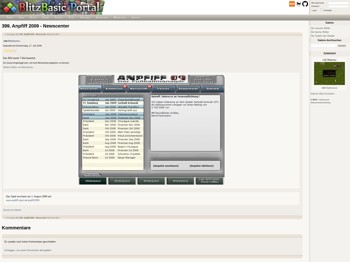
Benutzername (318, 3)
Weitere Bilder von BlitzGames (18, 67)
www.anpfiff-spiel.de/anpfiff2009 (22, 200)
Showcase (102, 17)
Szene (45, 17)
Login (314, 10)
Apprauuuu (331, 87)
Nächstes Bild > (53, 34)
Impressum (324, 100)
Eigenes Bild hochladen (323, 93)
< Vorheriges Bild (12, 34)
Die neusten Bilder (320, 28)
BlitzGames (14, 41)
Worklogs (120, 17)
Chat (72, 17)
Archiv (136, 17)
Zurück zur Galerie (12, 210)
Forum (59, 17)
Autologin (328, 10)
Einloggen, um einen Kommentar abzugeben (28, 250)
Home (10, 17)
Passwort (315, 6)
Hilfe (33, 17)
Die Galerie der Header (323, 35)
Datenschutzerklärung (320, 103)
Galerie (85, 17)
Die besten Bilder (320, 32)
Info (21, 17)
